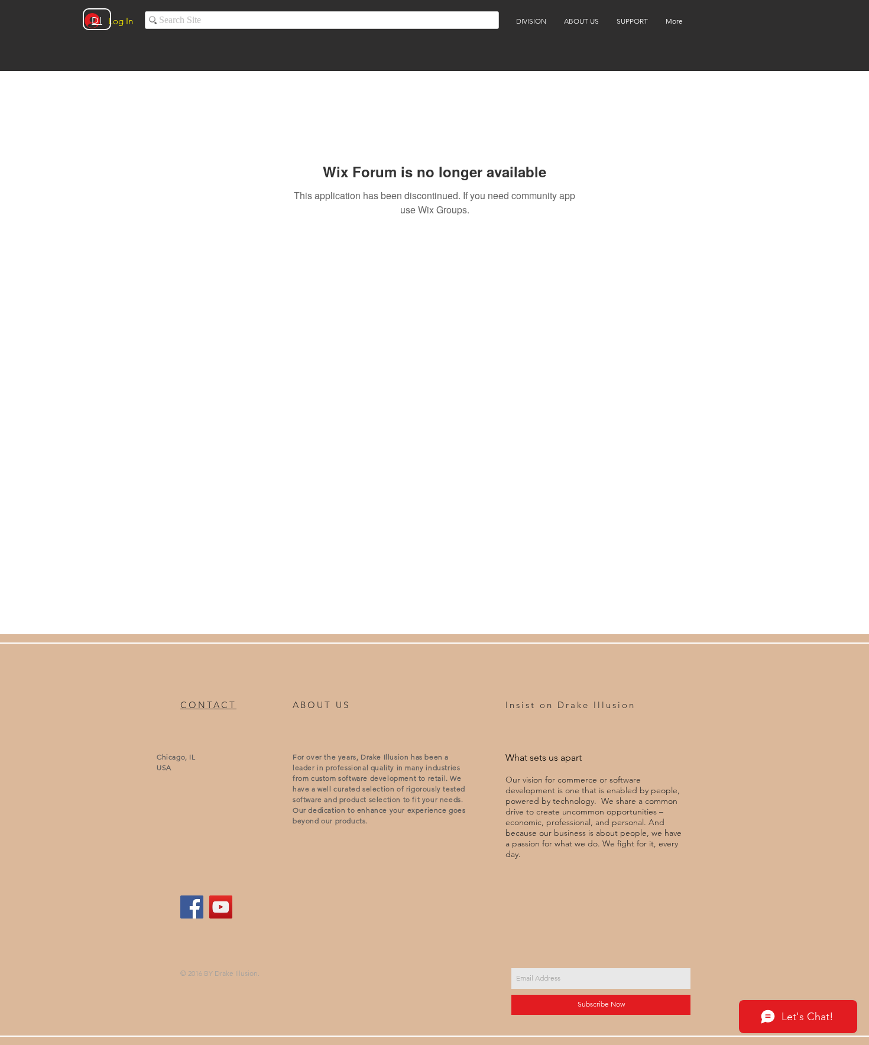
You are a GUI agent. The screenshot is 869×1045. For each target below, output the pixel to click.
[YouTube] (220, 907)
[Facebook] (191, 907)
